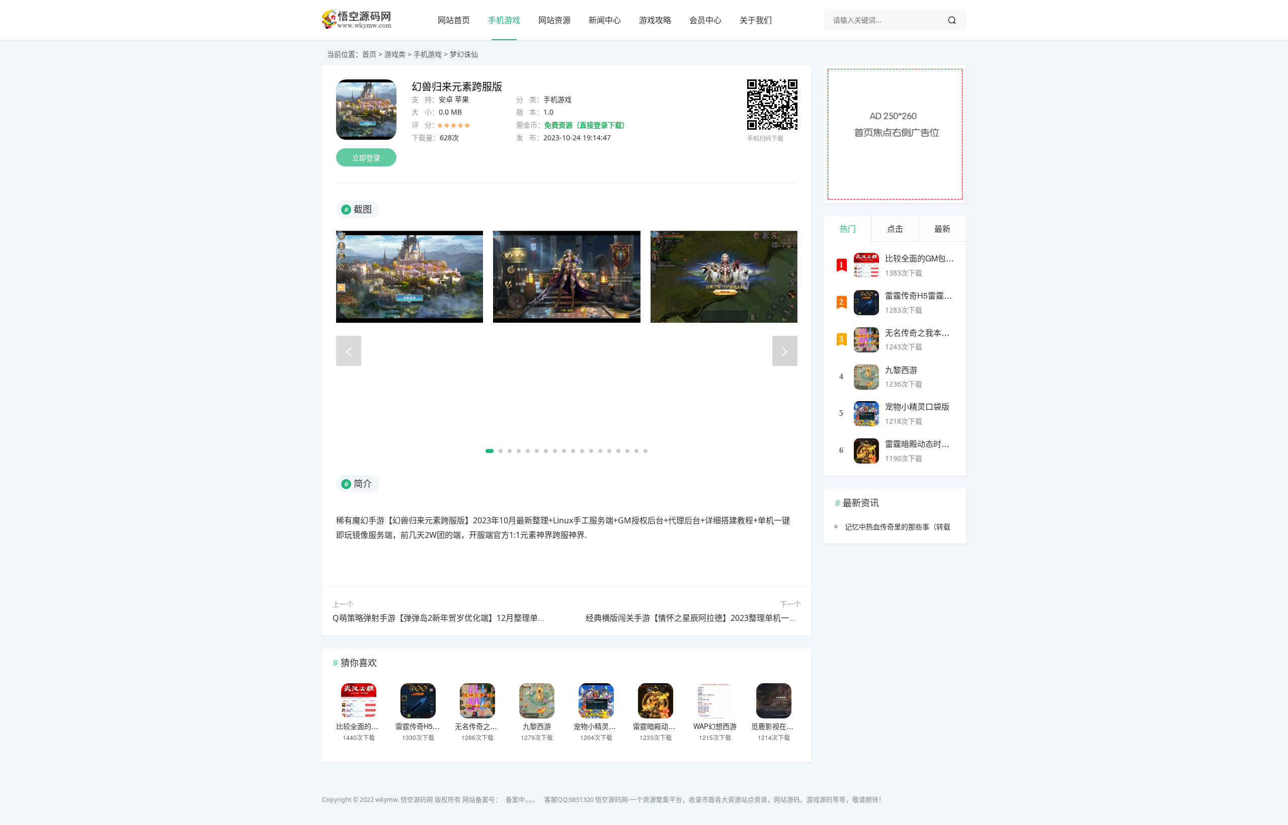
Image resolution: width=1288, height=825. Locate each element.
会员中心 (705, 20)
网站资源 (554, 20)
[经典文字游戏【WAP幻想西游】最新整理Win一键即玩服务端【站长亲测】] (715, 700)
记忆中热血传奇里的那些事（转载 (897, 526)
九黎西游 (537, 726)
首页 (369, 54)
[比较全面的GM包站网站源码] (358, 700)
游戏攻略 (655, 20)
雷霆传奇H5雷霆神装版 (431, 726)
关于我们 (756, 20)
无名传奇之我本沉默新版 (493, 726)
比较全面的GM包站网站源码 (380, 726)
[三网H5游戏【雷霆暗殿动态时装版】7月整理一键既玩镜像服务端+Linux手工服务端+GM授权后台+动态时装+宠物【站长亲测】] (655, 700)
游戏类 (395, 54)
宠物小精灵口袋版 (602, 726)
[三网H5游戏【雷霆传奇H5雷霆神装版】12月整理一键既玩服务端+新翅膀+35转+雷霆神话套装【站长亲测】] (418, 700)
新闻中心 (605, 20)
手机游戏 (504, 20)
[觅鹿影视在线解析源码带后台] (773, 700)
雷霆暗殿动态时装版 (664, 726)
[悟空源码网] (356, 27)
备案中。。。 (522, 799)
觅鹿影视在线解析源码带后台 (797, 726)
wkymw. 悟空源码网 (404, 799)
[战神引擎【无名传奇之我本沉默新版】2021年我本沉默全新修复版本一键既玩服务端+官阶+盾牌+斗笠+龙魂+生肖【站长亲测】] (477, 700)
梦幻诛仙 (464, 54)
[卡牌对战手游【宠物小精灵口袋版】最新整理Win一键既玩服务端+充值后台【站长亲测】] (596, 700)
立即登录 (366, 157)
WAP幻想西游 (715, 726)
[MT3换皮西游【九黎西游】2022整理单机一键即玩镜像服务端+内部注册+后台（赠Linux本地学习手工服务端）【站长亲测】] (536, 700)
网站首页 (454, 20)
